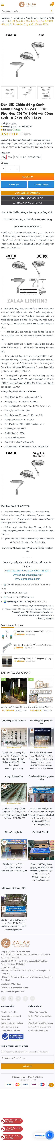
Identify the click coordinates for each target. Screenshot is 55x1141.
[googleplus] (18, 998)
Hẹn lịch (15, 184)
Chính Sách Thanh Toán (38, 1030)
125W (22, 157)
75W (16, 157)
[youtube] (25, 998)
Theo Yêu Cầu (34, 157)
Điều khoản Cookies (9, 1012)
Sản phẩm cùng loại (15, 672)
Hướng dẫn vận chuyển (10, 1030)
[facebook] (10, 998)
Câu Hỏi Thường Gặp (10, 1026)
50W (10, 157)
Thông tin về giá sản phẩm (12, 1022)
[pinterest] (32, 998)
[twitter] (3, 998)
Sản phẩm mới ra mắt (12, 625)
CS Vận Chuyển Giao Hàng (39, 1026)
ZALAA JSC (32, 1080)
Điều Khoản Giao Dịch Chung (40, 1022)
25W (4, 157)
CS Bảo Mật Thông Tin (37, 1012)
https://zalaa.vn (39, 601)
